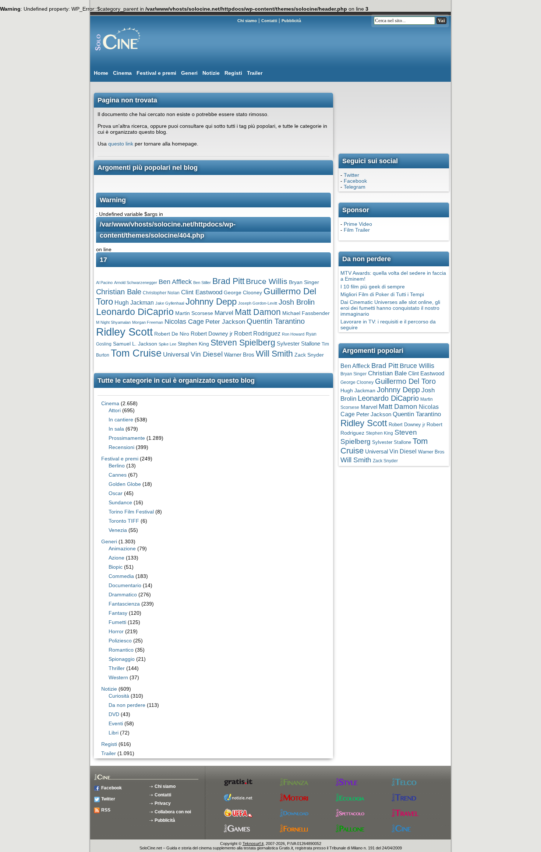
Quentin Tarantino (276, 321)
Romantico (121, 650)
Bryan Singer (304, 282)
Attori (115, 410)
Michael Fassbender (306, 313)
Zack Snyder (309, 355)
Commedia (121, 576)
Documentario (125, 585)
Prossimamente (127, 438)
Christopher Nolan (161, 292)
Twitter (351, 175)
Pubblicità (291, 20)
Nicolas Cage (184, 321)
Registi (233, 73)
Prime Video (358, 224)
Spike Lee (167, 344)
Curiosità (119, 696)
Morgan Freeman (147, 322)
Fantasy (118, 613)
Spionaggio (122, 659)
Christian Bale (118, 292)
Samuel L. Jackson (135, 344)
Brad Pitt (228, 281)
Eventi (116, 723)
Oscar (116, 493)
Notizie (211, 73)
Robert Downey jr (212, 334)
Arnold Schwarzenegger (135, 282)
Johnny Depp (211, 301)
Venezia (118, 530)
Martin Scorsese (194, 313)
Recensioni (121, 447)
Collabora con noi (173, 811)
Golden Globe (125, 484)
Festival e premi (156, 73)
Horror (116, 631)
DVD (114, 714)
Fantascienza (124, 604)
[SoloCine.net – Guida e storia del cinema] (132, 53)
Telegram (354, 187)
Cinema (122, 73)
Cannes (118, 475)
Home (101, 73)
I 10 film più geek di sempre (372, 287)
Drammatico (123, 594)
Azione (116, 558)
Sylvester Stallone (298, 344)
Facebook (355, 181)
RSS (105, 810)
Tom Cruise (136, 353)
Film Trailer (357, 230)
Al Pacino (104, 282)
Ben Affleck (175, 281)
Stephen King (193, 344)
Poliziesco (120, 641)
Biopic (116, 567)
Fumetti (117, 622)
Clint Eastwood (201, 292)
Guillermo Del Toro (405, 381)
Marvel (224, 312)
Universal (176, 354)
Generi (189, 73)
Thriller (117, 668)
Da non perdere (127, 705)
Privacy (163, 803)
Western (118, 677)
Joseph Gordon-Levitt (257, 303)
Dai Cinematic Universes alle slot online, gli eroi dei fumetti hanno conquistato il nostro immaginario (390, 308)
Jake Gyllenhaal (169, 303)
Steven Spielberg (243, 342)
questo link (120, 144)
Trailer (254, 73)
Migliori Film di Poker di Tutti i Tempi (382, 294)
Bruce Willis (266, 281)
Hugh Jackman (134, 302)
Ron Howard (293, 334)
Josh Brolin (297, 302)
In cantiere (121, 420)
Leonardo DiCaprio (135, 312)
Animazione (122, 548)
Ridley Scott (124, 332)
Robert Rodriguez (257, 333)
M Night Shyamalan (113, 322)
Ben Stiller (202, 282)
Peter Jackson (225, 321)
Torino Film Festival (131, 512)
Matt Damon (258, 312)
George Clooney (243, 292)
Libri (114, 733)
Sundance (120, 502)
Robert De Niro (171, 334)
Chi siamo (247, 20)
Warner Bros (239, 355)
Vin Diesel (207, 354)
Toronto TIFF (124, 521)
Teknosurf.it (253, 843)
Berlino (117, 466)
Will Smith (274, 353)
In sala (116, 429)
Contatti (269, 20)
